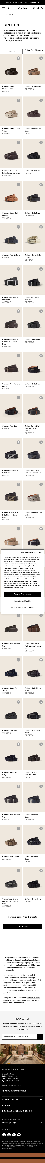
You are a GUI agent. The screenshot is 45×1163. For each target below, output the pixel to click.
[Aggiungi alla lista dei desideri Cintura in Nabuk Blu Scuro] (18, 660)
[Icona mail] (34, 8)
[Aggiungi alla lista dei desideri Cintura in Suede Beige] (18, 528)
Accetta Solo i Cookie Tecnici (22, 608)
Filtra (10, 51)
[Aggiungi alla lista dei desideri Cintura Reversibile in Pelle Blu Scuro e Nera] (41, 442)
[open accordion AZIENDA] (41, 1105)
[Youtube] (19, 1134)
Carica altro (22, 926)
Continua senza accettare (31, 552)
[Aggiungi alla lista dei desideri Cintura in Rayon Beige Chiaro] (41, 227)
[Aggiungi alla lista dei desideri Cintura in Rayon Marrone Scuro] (41, 744)
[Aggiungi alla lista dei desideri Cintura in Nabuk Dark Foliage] (18, 184)
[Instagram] (9, 1134)
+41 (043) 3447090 (12, 1081)
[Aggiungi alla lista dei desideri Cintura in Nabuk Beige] (41, 58)
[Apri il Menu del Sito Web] (3, 8)
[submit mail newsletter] (40, 1037)
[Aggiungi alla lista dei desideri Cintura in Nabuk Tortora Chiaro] (18, 100)
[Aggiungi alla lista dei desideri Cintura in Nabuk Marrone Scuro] (18, 58)
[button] (9, 8)
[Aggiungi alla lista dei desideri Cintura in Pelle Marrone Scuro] (41, 100)
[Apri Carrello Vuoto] (42, 8)
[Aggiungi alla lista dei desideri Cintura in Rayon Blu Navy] (41, 702)
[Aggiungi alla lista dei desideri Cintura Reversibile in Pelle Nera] (18, 269)
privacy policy (19, 588)
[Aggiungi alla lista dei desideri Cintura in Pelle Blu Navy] (18, 227)
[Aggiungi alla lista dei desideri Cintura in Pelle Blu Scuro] (41, 786)
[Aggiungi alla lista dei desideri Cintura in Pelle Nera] (41, 142)
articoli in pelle (33, 998)
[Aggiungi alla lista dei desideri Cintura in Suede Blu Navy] (41, 528)
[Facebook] (14, 1134)
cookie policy (8, 588)
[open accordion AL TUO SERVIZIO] (41, 1099)
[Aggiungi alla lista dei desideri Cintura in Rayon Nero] (41, 870)
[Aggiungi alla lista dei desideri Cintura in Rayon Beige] (18, 828)
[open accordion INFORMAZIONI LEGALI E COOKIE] (41, 1111)
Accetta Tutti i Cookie (22, 594)
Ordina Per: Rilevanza (34, 50)
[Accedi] (38, 8)
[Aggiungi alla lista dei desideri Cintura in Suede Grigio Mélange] (41, 484)
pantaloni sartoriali (26, 1000)
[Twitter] (4, 1134)
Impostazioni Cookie (22, 601)
